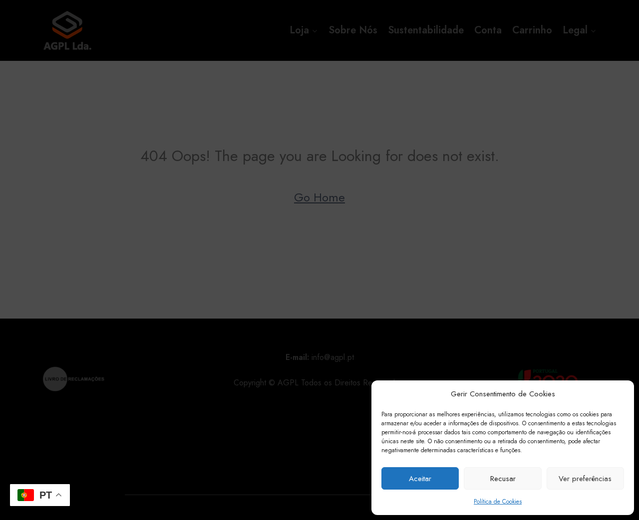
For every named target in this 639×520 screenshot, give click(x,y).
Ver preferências (585, 478)
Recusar (503, 478)
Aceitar (420, 478)
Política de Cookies (498, 501)
